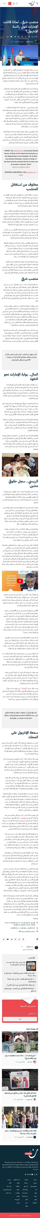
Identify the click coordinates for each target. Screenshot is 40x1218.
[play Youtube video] (20, 581)
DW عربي (25, 594)
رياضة (35, 1196)
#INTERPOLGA (18, 151)
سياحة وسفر (25, 1193)
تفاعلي (18, 1196)
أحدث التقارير (17, 1180)
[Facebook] (36, 1174)
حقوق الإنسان (23, 928)
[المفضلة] (9, 3)
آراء (36, 1189)
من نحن (9, 1180)
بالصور (18, 1203)
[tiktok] (25, 1174)
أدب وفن (26, 1186)
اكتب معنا (9, 1186)
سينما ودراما (25, 1196)
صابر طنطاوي (29, 41)
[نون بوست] (32, 3)
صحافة (26, 1183)
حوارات (18, 1189)
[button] (36, 3)
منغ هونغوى (24, 818)
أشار (27, 232)
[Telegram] (27, 1174)
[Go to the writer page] (36, 947)
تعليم (35, 1199)
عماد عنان (29, 1062)
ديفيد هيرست (28, 1099)
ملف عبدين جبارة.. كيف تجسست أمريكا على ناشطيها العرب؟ (15, 963)
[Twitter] (34, 1174)
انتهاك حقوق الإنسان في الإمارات (21, 925)
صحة (26, 1203)
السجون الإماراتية (15, 923)
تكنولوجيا (35, 1203)
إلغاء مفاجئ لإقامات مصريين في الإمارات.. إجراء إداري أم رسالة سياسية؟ (20, 1132)
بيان (34, 874)
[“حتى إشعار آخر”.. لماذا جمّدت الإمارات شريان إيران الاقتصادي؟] (20, 1042)
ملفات (18, 1183)
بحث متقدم (8, 1193)
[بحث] (16, 3)
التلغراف (26, 70)
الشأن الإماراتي (31, 928)
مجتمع (35, 1183)
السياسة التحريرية (7, 1189)
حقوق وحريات (33, 1186)
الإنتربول (33, 923)
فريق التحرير (29, 1137)
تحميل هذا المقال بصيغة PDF (27, 931)
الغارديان (30, 678)
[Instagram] (29, 1174)
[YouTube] (32, 1174)
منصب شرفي (9, 284)
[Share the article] (29, 36)
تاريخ (36, 1193)
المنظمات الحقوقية (26, 743)
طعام (26, 1199)
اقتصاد (26, 1180)
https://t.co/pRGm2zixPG (21, 167)
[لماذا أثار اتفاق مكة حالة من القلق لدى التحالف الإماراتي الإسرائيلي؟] (20, 1080)
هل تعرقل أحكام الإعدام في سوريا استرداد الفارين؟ (20, 985)
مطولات (18, 1186)
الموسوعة (17, 1199)
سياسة (35, 1180)
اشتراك (20, 1019)
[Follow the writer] (22, 946)
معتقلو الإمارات (14, 928)
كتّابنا (10, 1183)
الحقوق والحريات (25, 923)
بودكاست (17, 1193)
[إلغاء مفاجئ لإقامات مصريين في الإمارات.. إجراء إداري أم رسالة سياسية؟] (20, 1117)
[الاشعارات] (14, 3)
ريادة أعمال (25, 1189)
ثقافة (26, 1206)
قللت (19, 330)
